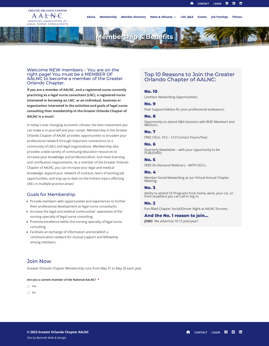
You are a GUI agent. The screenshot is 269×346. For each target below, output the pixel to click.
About (91, 17)
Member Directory (133, 17)
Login (217, 4)
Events (202, 17)
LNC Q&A (187, 17)
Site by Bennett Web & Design (46, 338)
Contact (203, 4)
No (34, 292)
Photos (237, 17)
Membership (108, 17)
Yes (34, 286)
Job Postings (219, 17)
